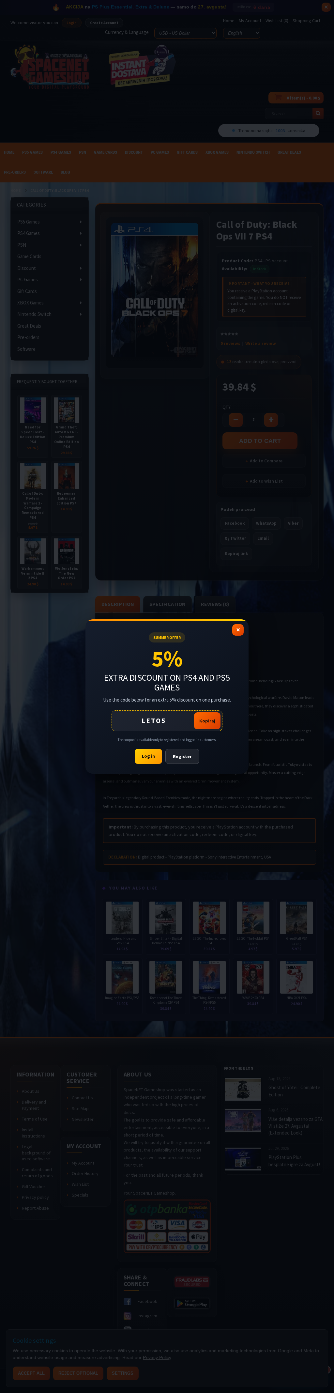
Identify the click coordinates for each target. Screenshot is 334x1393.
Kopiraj (207, 721)
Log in (148, 756)
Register (182, 756)
